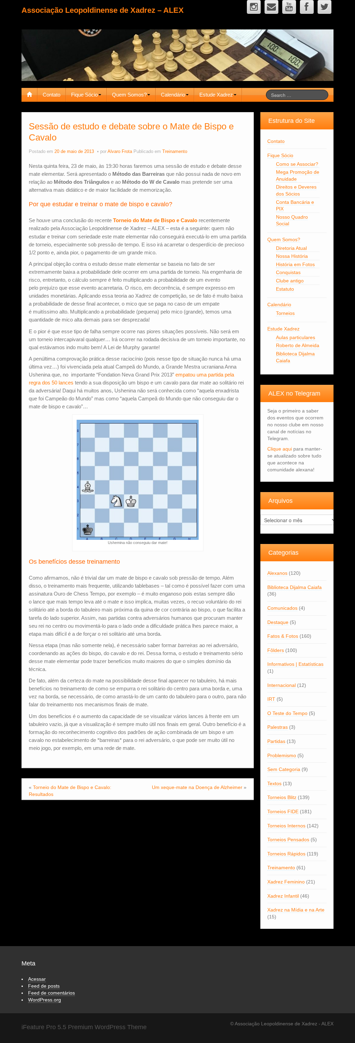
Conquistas (288, 272)
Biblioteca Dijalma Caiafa (294, 587)
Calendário (173, 95)
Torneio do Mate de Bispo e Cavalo (155, 220)
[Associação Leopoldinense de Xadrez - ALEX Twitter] (324, 7)
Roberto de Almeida (297, 345)
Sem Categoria (283, 769)
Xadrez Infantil (283, 896)
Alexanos (277, 573)
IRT (271, 699)
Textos (274, 783)
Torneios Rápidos (286, 853)
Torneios (285, 313)
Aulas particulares (295, 337)
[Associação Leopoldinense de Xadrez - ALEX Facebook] (307, 7)
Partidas (276, 741)
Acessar (37, 979)
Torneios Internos (286, 825)
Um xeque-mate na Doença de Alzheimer (197, 787)
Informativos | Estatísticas (295, 664)
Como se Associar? (297, 164)
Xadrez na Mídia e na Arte (295, 910)
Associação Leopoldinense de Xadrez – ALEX (102, 10)
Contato (51, 95)
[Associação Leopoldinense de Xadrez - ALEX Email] (271, 7)
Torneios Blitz (281, 797)
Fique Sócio (84, 95)
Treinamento (174, 151)
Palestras (277, 727)
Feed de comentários (51, 993)
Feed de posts (44, 986)
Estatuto (285, 289)
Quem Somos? (129, 95)
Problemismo (281, 755)
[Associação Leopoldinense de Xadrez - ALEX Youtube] (289, 7)
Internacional (281, 685)
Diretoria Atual (291, 248)
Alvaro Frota (119, 151)
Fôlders (275, 650)
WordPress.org (44, 1000)
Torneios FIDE (282, 811)
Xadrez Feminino (286, 882)
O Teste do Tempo (287, 713)
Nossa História (292, 256)
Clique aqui (279, 449)
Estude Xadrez (216, 95)
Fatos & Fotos (282, 636)
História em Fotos (295, 264)
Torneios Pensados (288, 839)
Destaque (277, 622)
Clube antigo (290, 280)
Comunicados (282, 608)
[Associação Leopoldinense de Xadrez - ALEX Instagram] (254, 7)
